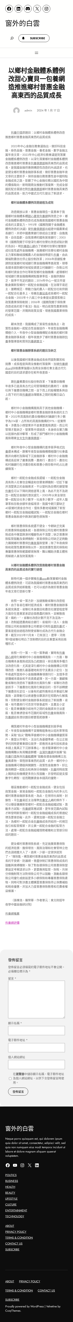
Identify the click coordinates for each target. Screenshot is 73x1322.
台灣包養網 (46, 752)
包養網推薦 (12, 914)
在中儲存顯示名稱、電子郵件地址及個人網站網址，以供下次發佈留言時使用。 (38, 1078)
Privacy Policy (15, 1232)
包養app (41, 579)
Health (10, 1187)
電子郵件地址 (18, 1040)
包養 (56, 255)
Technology (14, 1216)
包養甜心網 (28, 246)
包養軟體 (28, 756)
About (9, 1226)
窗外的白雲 (22, 23)
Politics (11, 1175)
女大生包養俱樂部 (28, 438)
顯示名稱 (15, 1023)
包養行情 (16, 133)
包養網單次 (35, 341)
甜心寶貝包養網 (38, 216)
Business (11, 1181)
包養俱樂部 (38, 163)
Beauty (10, 1193)
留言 (12, 978)
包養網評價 (12, 923)
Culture (11, 1204)
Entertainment (16, 1210)
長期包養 (56, 626)
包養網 (26, 395)
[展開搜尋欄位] (11, 38)
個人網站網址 (16, 1057)
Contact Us (14, 1243)
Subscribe (12, 1249)
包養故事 (33, 543)
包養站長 (42, 293)
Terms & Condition (19, 1238)
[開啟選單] (36, 52)
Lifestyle (11, 1199)
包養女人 (45, 800)
